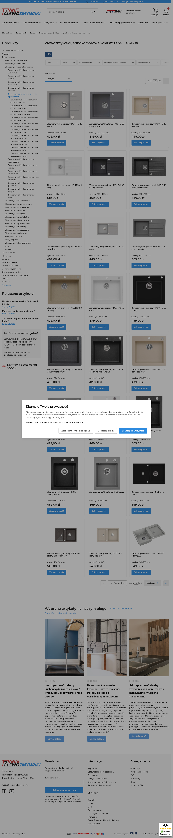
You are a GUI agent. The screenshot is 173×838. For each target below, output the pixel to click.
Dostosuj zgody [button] (106, 430)
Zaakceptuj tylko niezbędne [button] (75, 430)
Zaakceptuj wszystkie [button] (133, 430)
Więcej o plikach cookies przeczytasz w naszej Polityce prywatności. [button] (55, 422)
